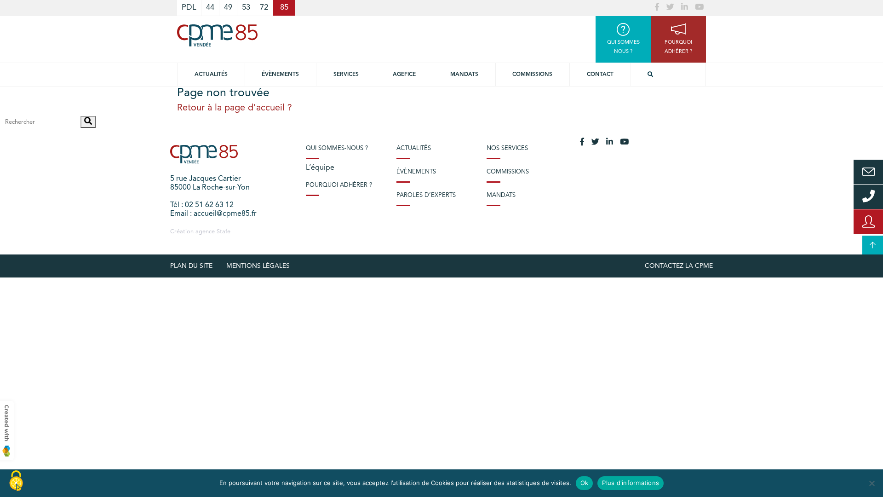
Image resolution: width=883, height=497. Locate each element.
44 (210, 8)
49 (228, 8)
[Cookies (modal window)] (16, 481)
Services (346, 74)
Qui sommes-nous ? (337, 148)
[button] (88, 122)
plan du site (191, 266)
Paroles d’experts (426, 195)
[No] (871, 483)
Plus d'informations (630, 482)
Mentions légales (258, 266)
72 (264, 8)
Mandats (464, 74)
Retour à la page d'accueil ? (234, 108)
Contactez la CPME (679, 266)
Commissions (532, 74)
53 (246, 8)
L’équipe (320, 168)
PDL (189, 8)
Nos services (507, 148)
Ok (584, 482)
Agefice (404, 74)
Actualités (211, 74)
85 (284, 8)
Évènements (280, 74)
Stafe (223, 232)
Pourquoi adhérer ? (339, 185)
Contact (600, 74)
